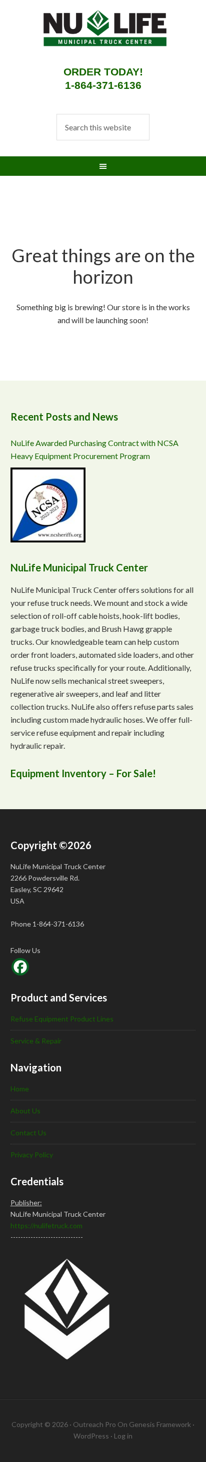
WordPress (91, 1436)
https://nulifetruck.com (46, 1225)
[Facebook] (20, 966)
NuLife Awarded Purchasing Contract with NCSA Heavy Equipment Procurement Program (94, 449)
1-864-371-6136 (103, 85)
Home (19, 1088)
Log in (123, 1436)
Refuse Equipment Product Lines (62, 1018)
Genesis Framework (160, 1424)
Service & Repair (36, 1040)
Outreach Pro (94, 1424)
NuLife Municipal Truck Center (95, 35)
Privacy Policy (31, 1154)
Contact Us (28, 1132)
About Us (25, 1110)
